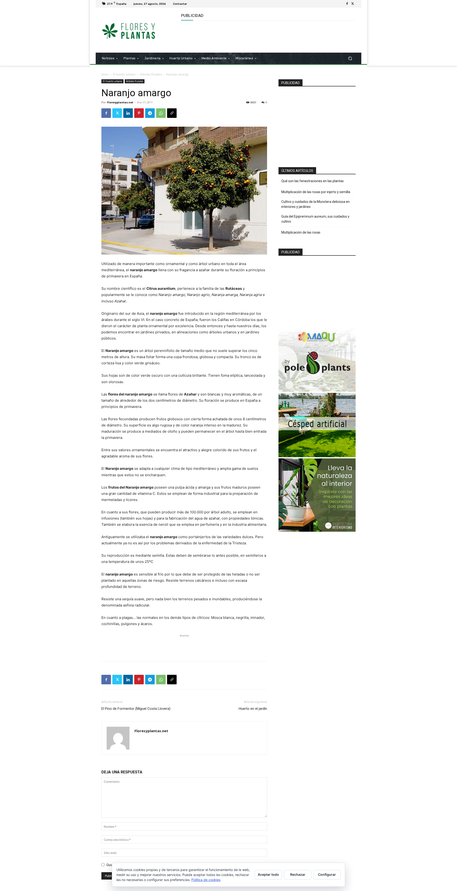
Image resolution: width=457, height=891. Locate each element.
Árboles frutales (151, 74)
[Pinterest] (139, 113)
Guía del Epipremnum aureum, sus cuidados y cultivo (315, 219)
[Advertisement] (267, 36)
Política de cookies (205, 880)
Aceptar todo (268, 874)
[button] (350, 58)
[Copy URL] (172, 113)
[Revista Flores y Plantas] (135, 30)
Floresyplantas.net (120, 102)
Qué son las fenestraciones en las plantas (312, 181)
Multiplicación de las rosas (300, 232)
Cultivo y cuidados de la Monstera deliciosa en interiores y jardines (315, 204)
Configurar (327, 874)
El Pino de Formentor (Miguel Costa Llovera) (135, 708)
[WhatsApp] (161, 113)
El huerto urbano (124, 74)
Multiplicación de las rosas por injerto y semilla (315, 192)
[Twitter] (353, 4)
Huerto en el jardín (253, 708)
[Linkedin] (128, 113)
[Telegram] (150, 113)
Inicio (105, 74)
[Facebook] (347, 4)
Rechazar (297, 874)
